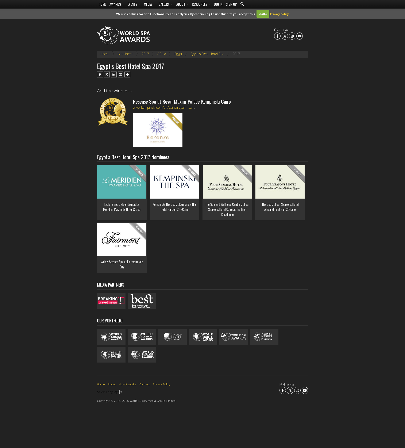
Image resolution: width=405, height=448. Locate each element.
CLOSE (263, 14)
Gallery (164, 4)
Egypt (178, 53)
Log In (218, 4)
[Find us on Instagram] (292, 35)
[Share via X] (107, 74)
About (181, 4)
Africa (161, 53)
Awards (115, 4)
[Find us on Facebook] (277, 35)
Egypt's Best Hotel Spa (207, 53)
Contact (144, 384)
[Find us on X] (285, 35)
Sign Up (231, 4)
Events (133, 4)
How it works (127, 384)
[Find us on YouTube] (299, 35)
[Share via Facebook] (100, 74)
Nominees (125, 53)
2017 (145, 53)
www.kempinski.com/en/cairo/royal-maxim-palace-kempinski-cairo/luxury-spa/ (190, 107)
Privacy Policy (279, 14)
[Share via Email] (120, 74)
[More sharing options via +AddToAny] (127, 74)
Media (148, 4)
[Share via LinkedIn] (113, 74)
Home (102, 4)
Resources (200, 4)
